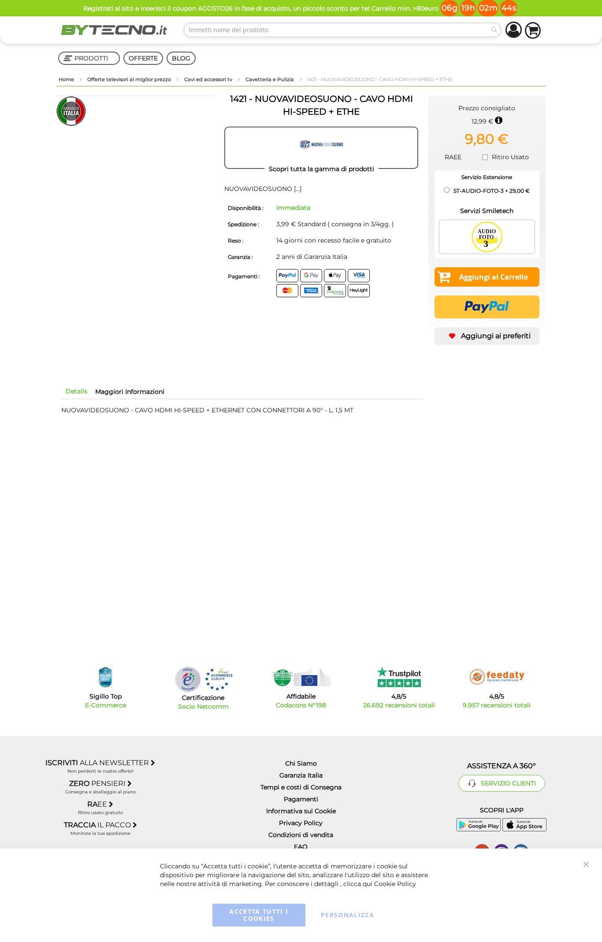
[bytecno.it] (114, 30)
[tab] (76, 391)
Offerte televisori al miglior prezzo (129, 79)
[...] (296, 189)
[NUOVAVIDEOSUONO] (321, 148)
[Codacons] (301, 676)
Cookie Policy (395, 884)
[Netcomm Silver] (187, 679)
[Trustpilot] (399, 676)
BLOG (181, 58)
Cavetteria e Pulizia (270, 79)
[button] (487, 336)
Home (67, 79)
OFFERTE (143, 58)
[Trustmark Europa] (218, 679)
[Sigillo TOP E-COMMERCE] (105, 677)
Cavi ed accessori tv (209, 79)
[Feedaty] (497, 676)
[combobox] (342, 30)
